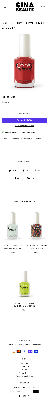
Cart (43, 7)
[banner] (25, 6)
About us (24, 363)
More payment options (24, 126)
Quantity (5, 102)
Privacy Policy (24, 373)
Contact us (24, 366)
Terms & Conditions (24, 376)
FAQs (24, 370)
